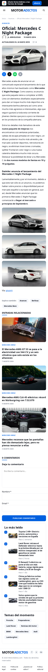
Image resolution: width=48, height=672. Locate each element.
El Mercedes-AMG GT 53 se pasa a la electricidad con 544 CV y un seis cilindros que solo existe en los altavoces (22, 353)
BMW (8, 631)
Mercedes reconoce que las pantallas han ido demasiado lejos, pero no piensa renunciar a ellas (22, 442)
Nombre (6, 491)
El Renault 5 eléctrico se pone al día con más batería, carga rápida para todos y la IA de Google (31, 566)
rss (41, 652)
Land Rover (11, 626)
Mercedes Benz (10, 306)
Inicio (4, 18)
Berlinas (35, 300)
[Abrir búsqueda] (44, 10)
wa (15, 74)
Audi (35, 631)
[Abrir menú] (4, 10)
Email (5, 503)
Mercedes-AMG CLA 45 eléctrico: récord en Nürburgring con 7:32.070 (24, 399)
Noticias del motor (29, 626)
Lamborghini (11, 637)
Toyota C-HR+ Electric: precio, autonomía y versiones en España (29, 534)
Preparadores (24, 620)
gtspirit (9, 290)
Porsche (9, 620)
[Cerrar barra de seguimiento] (44, 3)
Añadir (37, 3)
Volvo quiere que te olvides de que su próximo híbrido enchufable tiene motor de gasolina (31, 599)
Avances (11, 18)
